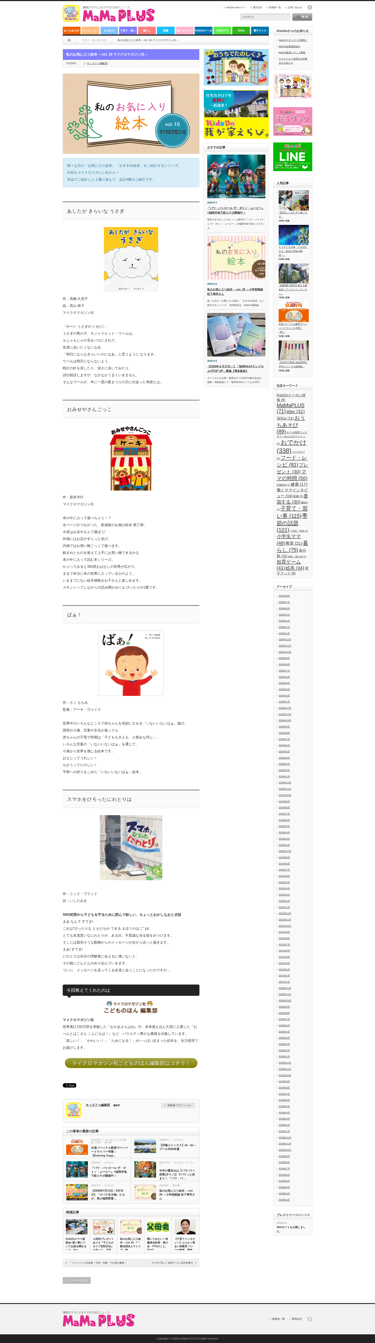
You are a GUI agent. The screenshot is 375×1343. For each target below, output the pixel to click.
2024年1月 (284, 776)
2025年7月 (284, 670)
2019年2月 (284, 1125)
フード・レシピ (90, 31)
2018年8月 (284, 1162)
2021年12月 (285, 913)
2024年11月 (285, 714)
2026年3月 (284, 621)
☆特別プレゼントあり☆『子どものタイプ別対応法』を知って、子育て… (103, 1246)
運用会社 (297, 1318)
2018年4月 (284, 1187)
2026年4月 (284, 614)
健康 (299, 484)
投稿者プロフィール (179, 1105)
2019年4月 (284, 1112)
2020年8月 (284, 1013)
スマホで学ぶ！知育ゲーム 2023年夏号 (172, 1262)
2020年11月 (285, 994)
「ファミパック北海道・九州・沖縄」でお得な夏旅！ (98, 1262)
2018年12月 (285, 1137)
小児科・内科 (299, 531)
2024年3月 (284, 764)
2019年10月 (285, 1075)
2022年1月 (284, 907)
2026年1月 (284, 633)
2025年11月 (285, 646)
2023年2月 (284, 845)
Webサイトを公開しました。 (291, 1229)
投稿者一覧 (275, 7)
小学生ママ (222, 30)
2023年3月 (284, 839)
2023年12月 (285, 782)
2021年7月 (284, 944)
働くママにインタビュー (184, 31)
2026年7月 (284, 602)
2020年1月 (284, 1056)
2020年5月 (284, 1032)
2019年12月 (285, 1063)
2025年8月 (284, 664)
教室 (294, 543)
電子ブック (259, 30)
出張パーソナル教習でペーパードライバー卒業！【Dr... (293, 328)
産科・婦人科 (297, 556)
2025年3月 (284, 689)
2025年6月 (284, 677)
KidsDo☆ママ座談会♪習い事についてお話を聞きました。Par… (76, 1244)
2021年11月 (285, 919)
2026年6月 (284, 608)
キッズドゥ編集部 (97, 63)
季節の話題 (292, 523)
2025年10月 (285, 652)
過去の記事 (304, 1215)
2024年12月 (285, 708)
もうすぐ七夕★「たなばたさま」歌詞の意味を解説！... (293, 251)
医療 (165, 30)
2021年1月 (284, 982)
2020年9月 (284, 1007)
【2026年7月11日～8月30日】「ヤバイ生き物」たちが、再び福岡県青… (108, 1194)
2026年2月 (284, 627)
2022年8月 (284, 863)
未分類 (176, 1185)
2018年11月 (285, 1143)
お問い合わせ (295, 7)
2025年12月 (285, 639)
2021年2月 (284, 975)
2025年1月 (284, 701)
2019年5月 (284, 1106)
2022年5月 (284, 882)
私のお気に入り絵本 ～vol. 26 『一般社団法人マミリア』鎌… (130, 1244)
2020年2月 (284, 1050)
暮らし (147, 30)
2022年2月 (284, 901)
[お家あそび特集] (236, 67)
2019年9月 (284, 1081)
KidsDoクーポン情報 (203, 31)
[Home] (69, 40)
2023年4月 (284, 832)
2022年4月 (284, 888)
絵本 (295, 567)
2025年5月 (284, 683)
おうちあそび (71, 30)
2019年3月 (284, 1118)
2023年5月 (284, 826)
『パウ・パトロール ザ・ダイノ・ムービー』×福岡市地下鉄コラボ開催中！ (109, 1171)
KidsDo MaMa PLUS (184, 1338)
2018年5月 (284, 1181)
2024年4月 (284, 758)
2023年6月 (284, 820)
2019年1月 (284, 1131)
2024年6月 (284, 745)
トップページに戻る (76, 1280)
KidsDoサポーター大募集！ (293, 40)
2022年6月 (284, 876)
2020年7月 (284, 1019)
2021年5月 (284, 957)
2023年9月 (284, 801)
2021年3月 (284, 969)
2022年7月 (284, 870)
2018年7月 (284, 1168)
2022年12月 (285, 851)
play (295, 411)
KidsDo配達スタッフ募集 (292, 52)
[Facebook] (310, 1319)
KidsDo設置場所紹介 (290, 46)
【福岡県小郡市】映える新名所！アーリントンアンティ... (293, 289)
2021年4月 (284, 963)
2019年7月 (284, 1094)
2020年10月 (285, 1000)
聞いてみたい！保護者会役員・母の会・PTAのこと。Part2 (157, 1244)
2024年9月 (284, 726)
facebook (310, 7)
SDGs (241, 30)
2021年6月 (284, 950)
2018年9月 (284, 1156)
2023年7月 (284, 814)
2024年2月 (284, 770)
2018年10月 (285, 1150)
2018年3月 (284, 1193)
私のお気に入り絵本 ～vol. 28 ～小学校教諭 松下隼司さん (177, 1194)
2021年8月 (284, 938)
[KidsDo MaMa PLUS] (109, 20)
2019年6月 (284, 1100)
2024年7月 (284, 739)
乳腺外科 (283, 485)
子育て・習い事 (128, 31)
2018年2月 (284, 1200)
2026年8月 (284, 596)
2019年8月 (284, 1087)
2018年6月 (284, 1175)
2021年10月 (285, 926)
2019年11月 (285, 1069)
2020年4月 (284, 1038)
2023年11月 (285, 789)
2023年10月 (285, 795)
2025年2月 (284, 695)
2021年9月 (284, 932)
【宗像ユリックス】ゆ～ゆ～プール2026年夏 (177, 1147)
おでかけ (109, 30)
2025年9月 (284, 658)
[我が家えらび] (236, 114)
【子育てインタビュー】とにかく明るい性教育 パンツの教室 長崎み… (184, 1246)
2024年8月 (284, 733)
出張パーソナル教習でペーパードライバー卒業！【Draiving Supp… (109, 1151)
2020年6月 (284, 1025)
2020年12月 (285, 988)
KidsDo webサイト (236, 7)
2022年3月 (284, 894)
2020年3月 (284, 1044)
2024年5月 (284, 751)
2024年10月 (285, 720)
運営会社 (257, 7)
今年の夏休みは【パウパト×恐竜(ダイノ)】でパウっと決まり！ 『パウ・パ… (177, 1174)
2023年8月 (284, 807)
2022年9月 (284, 857)
